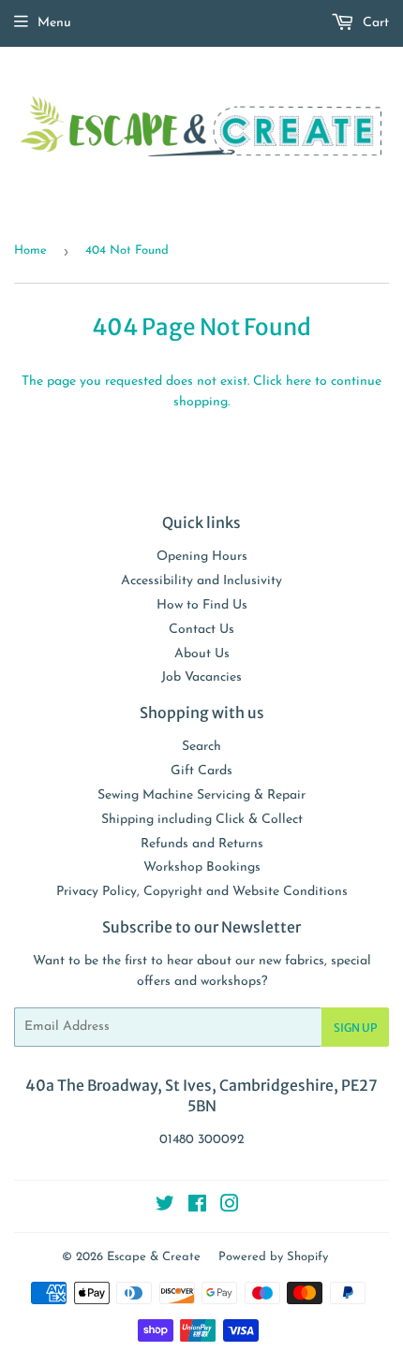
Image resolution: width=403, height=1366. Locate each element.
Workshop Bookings (202, 867)
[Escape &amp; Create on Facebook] (197, 1207)
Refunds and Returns (202, 844)
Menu (54, 23)
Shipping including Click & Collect (202, 820)
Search (201, 747)
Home (30, 250)
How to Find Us (202, 605)
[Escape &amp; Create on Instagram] (229, 1207)
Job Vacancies (201, 677)
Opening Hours (202, 557)
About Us (202, 654)
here (298, 382)
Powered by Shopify (273, 1257)
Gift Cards (201, 771)
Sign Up (355, 1028)
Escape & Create (154, 1257)
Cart (374, 23)
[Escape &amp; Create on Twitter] (165, 1207)
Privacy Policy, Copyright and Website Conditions (202, 892)
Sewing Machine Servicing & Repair (201, 795)
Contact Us (201, 630)
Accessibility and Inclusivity (201, 581)
